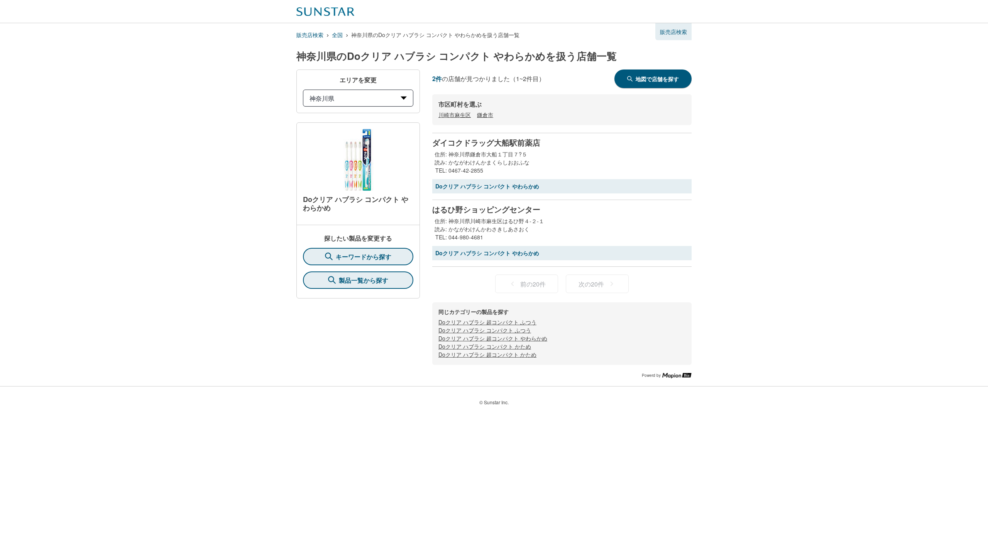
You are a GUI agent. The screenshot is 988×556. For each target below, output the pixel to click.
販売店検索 (309, 35)
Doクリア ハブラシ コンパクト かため (484, 346)
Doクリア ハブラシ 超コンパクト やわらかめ (492, 338)
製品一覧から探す (363, 280)
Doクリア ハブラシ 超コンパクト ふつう (487, 322)
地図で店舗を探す (657, 79)
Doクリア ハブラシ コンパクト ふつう (484, 330)
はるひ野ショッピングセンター (486, 209)
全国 (337, 35)
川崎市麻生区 (454, 115)
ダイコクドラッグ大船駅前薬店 (486, 142)
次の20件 (591, 284)
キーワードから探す (363, 256)
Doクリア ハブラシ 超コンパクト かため (487, 354)
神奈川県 (322, 98)
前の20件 (533, 284)
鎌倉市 (485, 115)
